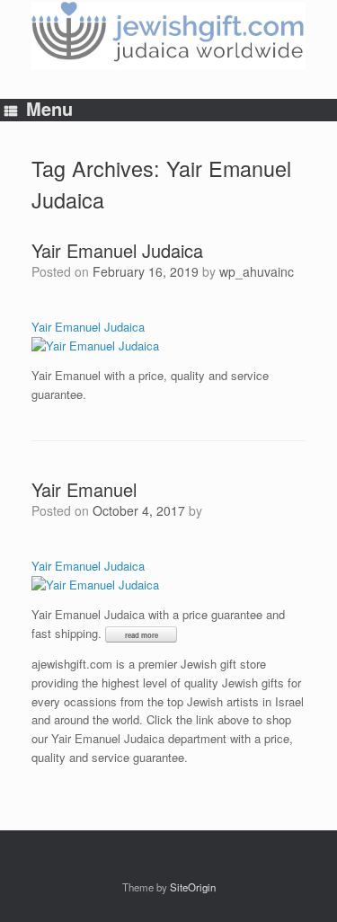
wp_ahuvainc (256, 271)
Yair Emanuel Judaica (117, 250)
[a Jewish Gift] (168, 36)
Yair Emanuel (84, 489)
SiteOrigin (193, 887)
